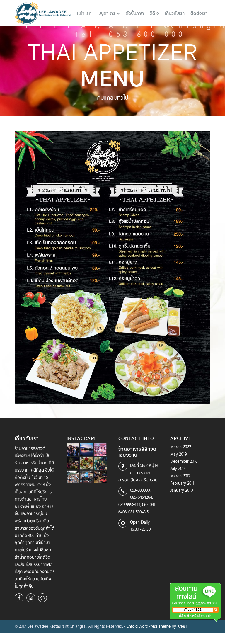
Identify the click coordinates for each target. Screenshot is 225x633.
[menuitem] (84, 13)
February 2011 (182, 483)
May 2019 (178, 454)
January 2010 (181, 490)
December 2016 (183, 461)
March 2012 (180, 476)
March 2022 (180, 447)
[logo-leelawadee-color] (43, 13)
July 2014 (178, 468)
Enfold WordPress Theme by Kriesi (157, 626)
